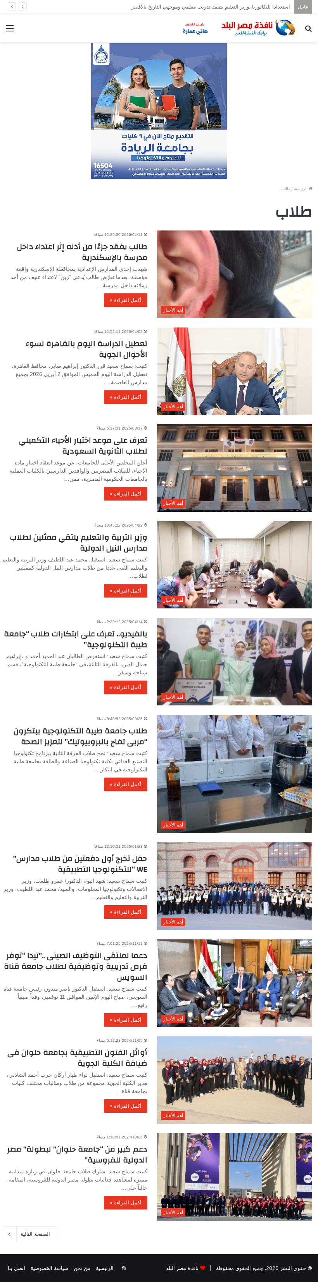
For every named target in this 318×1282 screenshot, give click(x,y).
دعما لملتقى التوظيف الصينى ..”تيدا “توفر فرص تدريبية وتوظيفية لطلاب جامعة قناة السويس (75, 966)
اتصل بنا (16, 1268)
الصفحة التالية (35, 1234)
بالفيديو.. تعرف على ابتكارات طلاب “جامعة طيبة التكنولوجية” (75, 639)
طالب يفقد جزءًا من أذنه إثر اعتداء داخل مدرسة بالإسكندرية (82, 252)
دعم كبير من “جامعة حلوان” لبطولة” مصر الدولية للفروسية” (77, 1154)
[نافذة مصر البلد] (238, 27)
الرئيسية (301, 188)
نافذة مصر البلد (182, 1268)
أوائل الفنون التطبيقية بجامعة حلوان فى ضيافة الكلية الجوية (77, 1058)
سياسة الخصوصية (49, 1268)
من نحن (82, 1268)
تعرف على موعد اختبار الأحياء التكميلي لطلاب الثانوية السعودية (83, 445)
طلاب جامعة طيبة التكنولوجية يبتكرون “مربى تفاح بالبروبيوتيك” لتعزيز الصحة (80, 736)
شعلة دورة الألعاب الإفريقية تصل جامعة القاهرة (240, 6)
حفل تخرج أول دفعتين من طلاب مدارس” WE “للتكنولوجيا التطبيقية (80, 864)
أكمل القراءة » (126, 300)
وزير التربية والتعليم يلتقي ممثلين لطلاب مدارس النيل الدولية (78, 542)
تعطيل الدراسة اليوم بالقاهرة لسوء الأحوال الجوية (86, 349)
